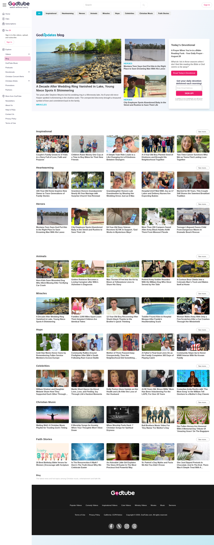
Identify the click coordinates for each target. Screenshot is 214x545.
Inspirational (51, 13)
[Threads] (134, 526)
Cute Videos (126, 505)
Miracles (106, 13)
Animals (93, 13)
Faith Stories (163, 13)
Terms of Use (80, 515)
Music (162, 505)
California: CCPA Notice (113, 515)
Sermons (172, 505)
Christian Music (146, 13)
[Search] (144, 4)
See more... (202, 132)
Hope (117, 13)
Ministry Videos (141, 505)
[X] (119, 526)
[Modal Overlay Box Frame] (189, 90)
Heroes (82, 13)
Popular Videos (76, 505)
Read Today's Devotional (184, 73)
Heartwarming (68, 13)
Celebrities (129, 13)
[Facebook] (111, 526)
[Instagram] (127, 526)
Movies (153, 505)
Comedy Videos (92, 505)
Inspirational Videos (109, 505)
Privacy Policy (94, 515)
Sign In (9, 42)
